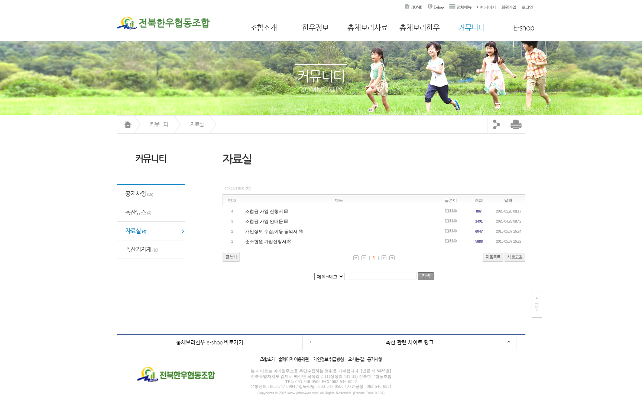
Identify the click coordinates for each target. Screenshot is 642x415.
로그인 (527, 7)
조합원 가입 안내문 (264, 221)
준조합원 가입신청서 (265, 241)
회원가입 (508, 7)
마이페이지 (486, 7)
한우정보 (315, 27)
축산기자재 (141, 249)
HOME (416, 7)
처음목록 (493, 256)
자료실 (197, 124)
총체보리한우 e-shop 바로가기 (209, 342)
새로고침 (515, 256)
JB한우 (451, 211)
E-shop (439, 7)
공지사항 (139, 193)
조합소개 (263, 27)
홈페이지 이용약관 (293, 359)
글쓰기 (231, 256)
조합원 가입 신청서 (264, 211)
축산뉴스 (138, 212)
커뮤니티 (471, 27)
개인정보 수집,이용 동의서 (271, 231)
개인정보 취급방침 (328, 359)
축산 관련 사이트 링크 (410, 342)
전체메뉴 (464, 7)
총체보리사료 (367, 27)
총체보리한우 (419, 27)
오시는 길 (356, 359)
